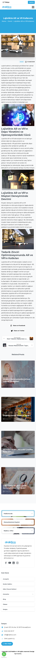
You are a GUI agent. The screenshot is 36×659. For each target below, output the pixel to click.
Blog (4, 599)
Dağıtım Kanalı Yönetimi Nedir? (17, 415)
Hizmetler (6, 594)
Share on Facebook (19, 325)
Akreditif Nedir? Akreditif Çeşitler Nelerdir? (18, 450)
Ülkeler (5, 604)
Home (4, 21)
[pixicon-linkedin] (13, 563)
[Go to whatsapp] (4, 654)
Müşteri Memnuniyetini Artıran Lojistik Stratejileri (16, 380)
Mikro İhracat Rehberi (9, 589)
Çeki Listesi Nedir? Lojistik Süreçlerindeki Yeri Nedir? (15, 487)
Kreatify (18, 653)
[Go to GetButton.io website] (4, 657)
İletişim (5, 609)
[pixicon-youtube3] (10, 563)
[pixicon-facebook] (6, 563)
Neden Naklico (7, 584)
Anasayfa (6, 579)
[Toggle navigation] (33, 7)
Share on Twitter (19, 331)
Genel (10, 21)
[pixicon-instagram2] (17, 563)
